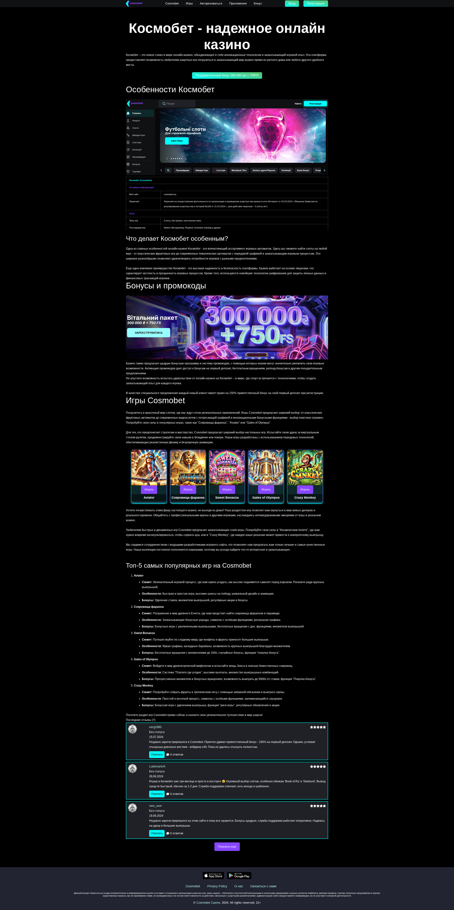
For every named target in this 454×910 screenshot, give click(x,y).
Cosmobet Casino (208, 902)
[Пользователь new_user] (137, 811)
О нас (238, 886)
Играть (149, 489)
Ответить (157, 754)
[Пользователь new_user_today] (137, 732)
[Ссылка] (134, 4)
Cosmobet (193, 886)
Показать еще (227, 846)
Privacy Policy (217, 886)
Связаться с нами (263, 886)
